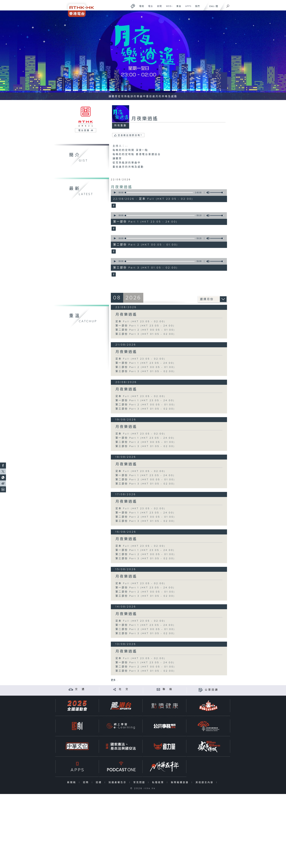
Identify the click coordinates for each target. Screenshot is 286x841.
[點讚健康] (164, 705)
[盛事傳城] (208, 746)
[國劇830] (77, 726)
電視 (140, 7)
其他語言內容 (205, 782)
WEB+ (168, 7)
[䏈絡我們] (158, 689)
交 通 (80, 689)
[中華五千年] (164, 766)
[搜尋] (228, 5)
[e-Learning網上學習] (121, 726)
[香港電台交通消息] (70, 689)
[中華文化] (77, 746)
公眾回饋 (212, 689)
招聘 (86, 782)
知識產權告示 (118, 782)
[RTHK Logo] (79, 8)
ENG (211, 6)
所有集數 (120, 125)
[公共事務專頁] (164, 726)
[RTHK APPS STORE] (77, 766)
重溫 (177, 7)
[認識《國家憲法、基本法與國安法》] (121, 746)
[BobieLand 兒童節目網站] (208, 705)
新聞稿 (72, 782)
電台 (149, 7)
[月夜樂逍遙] (113, 206)
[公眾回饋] (200, 690)
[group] (207, 192)
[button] (114, 192)
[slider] (216, 193)
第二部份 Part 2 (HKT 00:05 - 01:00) (145, 329)
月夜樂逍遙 (121, 187)
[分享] (114, 689)
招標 (99, 782)
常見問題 (140, 782)
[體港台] (121, 705)
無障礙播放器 (180, 782)
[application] (168, 192)
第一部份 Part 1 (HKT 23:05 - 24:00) (145, 325)
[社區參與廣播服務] (208, 726)
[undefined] (133, 6)
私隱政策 (158, 782)
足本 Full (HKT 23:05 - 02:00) (140, 321)
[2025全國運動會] (77, 705)
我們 (196, 7)
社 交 (124, 689)
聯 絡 (168, 689)
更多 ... (114, 680)
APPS (187, 7)
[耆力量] (164, 746)
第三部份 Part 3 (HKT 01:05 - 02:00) (145, 334)
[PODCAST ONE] (121, 766)
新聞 (158, 7)
